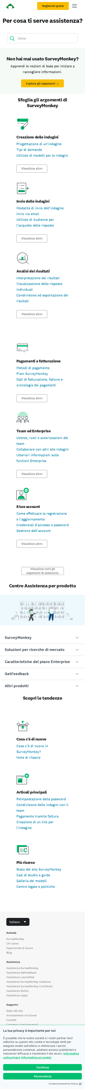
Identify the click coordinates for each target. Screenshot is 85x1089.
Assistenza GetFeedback (21, 972)
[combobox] (17, 922)
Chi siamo (12, 943)
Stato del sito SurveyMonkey (38, 869)
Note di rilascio (28, 757)
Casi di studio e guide (33, 875)
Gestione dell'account (33, 530)
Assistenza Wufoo (17, 991)
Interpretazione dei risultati (38, 278)
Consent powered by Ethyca (63, 1083)
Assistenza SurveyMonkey (22, 968)
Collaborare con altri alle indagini (42, 449)
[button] (42, 638)
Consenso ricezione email (22, 1024)
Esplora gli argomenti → (42, 84)
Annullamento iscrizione (21, 1015)
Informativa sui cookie (36, 1057)
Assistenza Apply (17, 995)
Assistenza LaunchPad (20, 977)
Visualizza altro (31, 169)
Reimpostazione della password (41, 799)
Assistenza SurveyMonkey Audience (28, 981)
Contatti (11, 1020)
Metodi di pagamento (33, 368)
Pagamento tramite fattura (37, 816)
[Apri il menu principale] (74, 6)
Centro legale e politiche (35, 886)
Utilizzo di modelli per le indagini (42, 155)
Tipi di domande (29, 149)
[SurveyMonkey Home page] (10, 6)
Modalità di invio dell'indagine (40, 208)
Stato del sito (14, 1011)
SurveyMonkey (15, 939)
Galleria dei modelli (31, 880)
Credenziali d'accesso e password (42, 525)
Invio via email (27, 214)
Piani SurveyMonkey (32, 373)
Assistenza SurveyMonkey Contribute (29, 986)
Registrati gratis (53, 6)
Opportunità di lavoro (19, 948)
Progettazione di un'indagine (38, 144)
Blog (9, 952)
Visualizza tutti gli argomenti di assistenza (42, 571)
